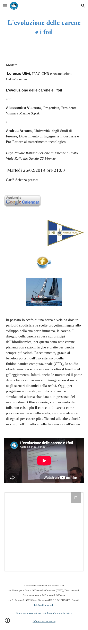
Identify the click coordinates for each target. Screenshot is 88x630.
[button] (5, 5)
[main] (44, 27)
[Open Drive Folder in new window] (76, 497)
